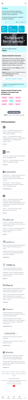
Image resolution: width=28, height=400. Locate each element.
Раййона (4, 101)
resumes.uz (13, 373)
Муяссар (18, 101)
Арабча (19, 22)
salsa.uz (8, 371)
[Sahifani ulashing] (25, 3)
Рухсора (18, 97)
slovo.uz (18, 371)
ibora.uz (4, 371)
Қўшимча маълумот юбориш (14, 78)
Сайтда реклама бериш (14, 378)
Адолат (18, 104)
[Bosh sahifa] (2, 3)
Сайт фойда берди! (14, 112)
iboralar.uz (7, 373)
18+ (14, 386)
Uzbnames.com (10, 74)
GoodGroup (14, 383)
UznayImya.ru (6, 69)
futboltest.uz (23, 373)
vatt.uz (3, 373)
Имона (11, 104)
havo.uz (18, 373)
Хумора (4, 97)
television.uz (23, 371)
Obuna (8, 383)
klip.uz (14, 375)
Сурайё (4, 104)
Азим (11, 101)
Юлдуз (11, 97)
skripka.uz (13, 371)
